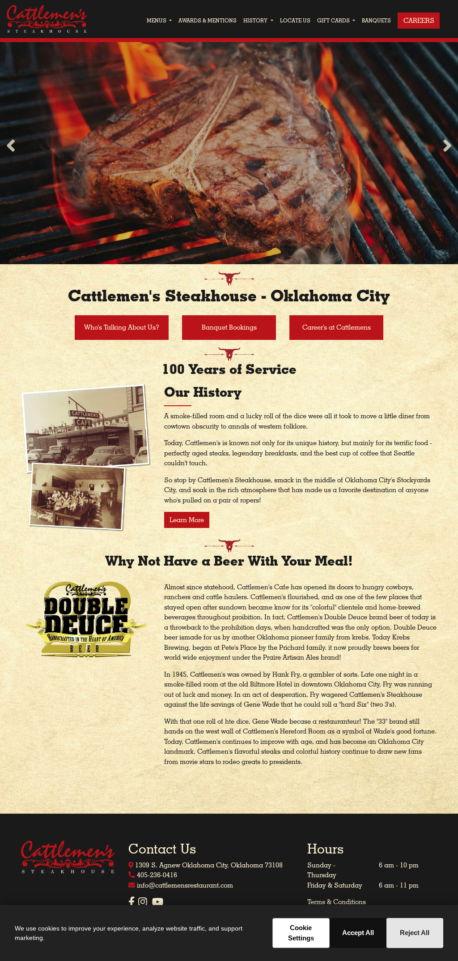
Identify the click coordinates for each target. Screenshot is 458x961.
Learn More (187, 520)
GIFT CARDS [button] (334, 20)
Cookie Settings (301, 933)
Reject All (414, 932)
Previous (11, 146)
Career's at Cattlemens (336, 327)
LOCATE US (295, 20)
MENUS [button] (157, 20)
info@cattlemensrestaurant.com (184, 885)
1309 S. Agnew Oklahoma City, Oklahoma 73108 (208, 865)
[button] (271, 20)
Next (447, 146)
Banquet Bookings (229, 327)
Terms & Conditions (336, 902)
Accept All (358, 932)
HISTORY (255, 20)
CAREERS (418, 21)
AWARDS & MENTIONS (207, 20)
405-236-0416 (156, 875)
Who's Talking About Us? (121, 327)
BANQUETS (376, 20)
